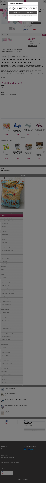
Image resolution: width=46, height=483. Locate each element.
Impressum (19, 18)
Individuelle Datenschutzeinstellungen (23, 15)
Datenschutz (26, 18)
